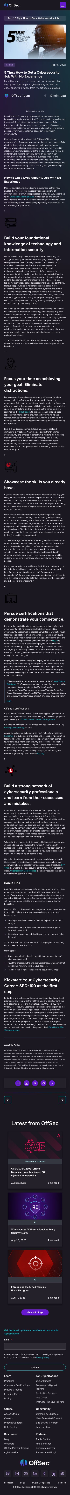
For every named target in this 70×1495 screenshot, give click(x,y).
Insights (9, 65)
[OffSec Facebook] (44, 1473)
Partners (41, 1434)
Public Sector (43, 1439)
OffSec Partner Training (16, 1448)
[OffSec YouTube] (25, 1473)
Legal (22, 1483)
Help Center (10, 1427)
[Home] (35, 1462)
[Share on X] (35, 1083)
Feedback (8, 1483)
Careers (8, 1418)
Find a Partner (43, 1443)
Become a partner (45, 1448)
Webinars (9, 1443)
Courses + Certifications (17, 1385)
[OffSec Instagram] (17, 1473)
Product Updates (13, 1422)
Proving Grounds (13, 1389)
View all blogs (35, 1312)
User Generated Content (49, 1418)
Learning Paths (12, 1394)
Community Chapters (47, 1413)
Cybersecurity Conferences (23, 871)
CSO (9, 701)
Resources (10, 1434)
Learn (7, 1376)
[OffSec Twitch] (7, 1473)
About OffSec (11, 1413)
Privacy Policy (42, 1357)
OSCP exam (24, 412)
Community (43, 1408)
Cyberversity (11, 1452)
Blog (9, 18)
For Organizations (47, 1376)
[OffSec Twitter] (53, 1473)
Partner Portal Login (46, 1452)
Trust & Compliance (41, 1483)
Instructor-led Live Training (50, 1401)
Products (9, 1380)
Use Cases (41, 1397)
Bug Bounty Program (47, 1422)
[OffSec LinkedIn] (35, 1473)
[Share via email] (18, 1083)
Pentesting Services (46, 1393)
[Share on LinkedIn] (26, 1083)
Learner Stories (44, 1427)
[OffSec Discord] (62, 1473)
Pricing (8, 1398)
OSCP (55, 640)
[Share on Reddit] (43, 1083)
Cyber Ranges (43, 1380)
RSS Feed (61, 1483)
